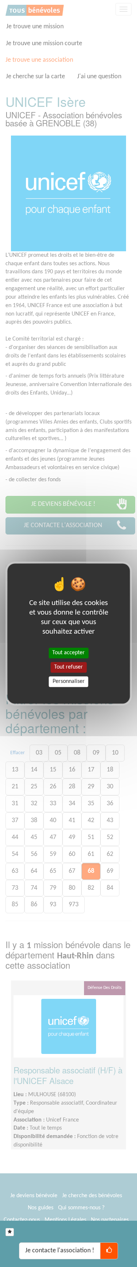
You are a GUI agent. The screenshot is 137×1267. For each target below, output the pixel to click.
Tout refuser (68, 667)
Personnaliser (69, 681)
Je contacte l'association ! (59, 1250)
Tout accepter (68, 653)
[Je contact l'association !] (109, 1250)
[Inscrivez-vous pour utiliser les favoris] (9, 1232)
